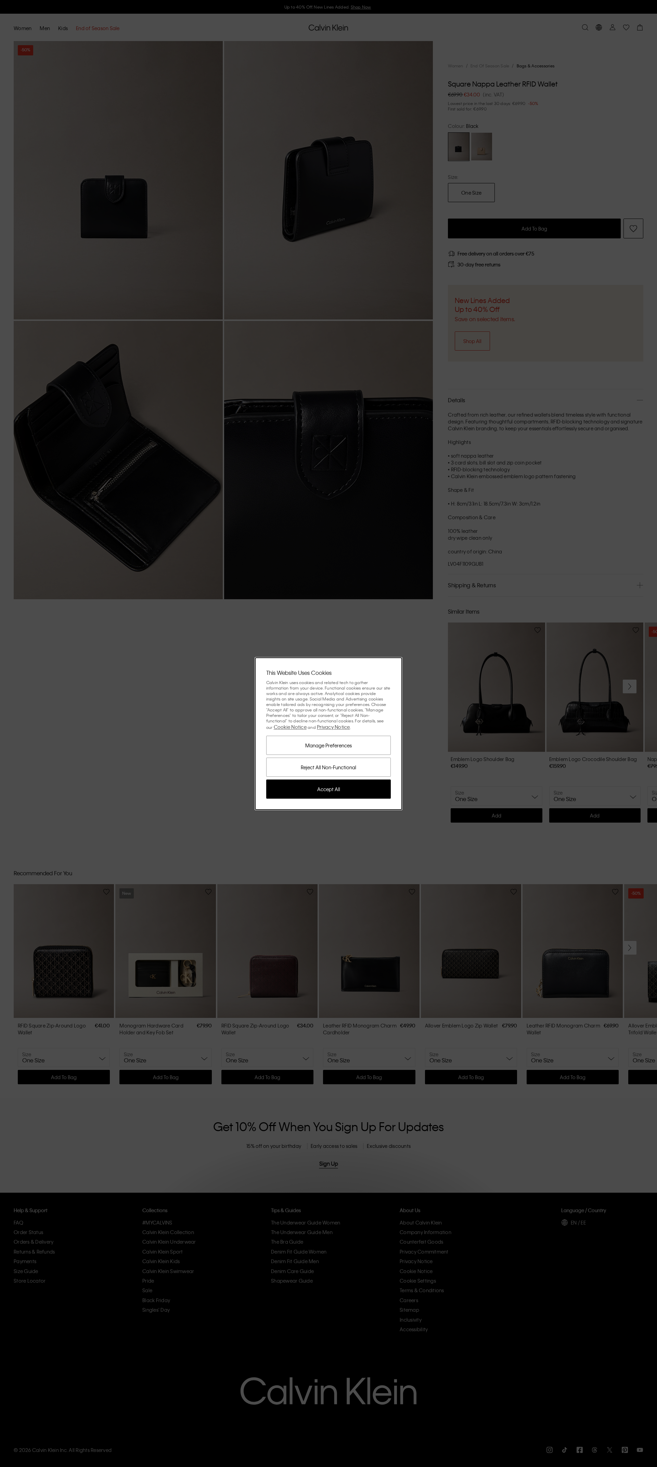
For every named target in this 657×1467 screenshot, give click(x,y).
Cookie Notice (290, 727)
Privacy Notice (333, 727)
